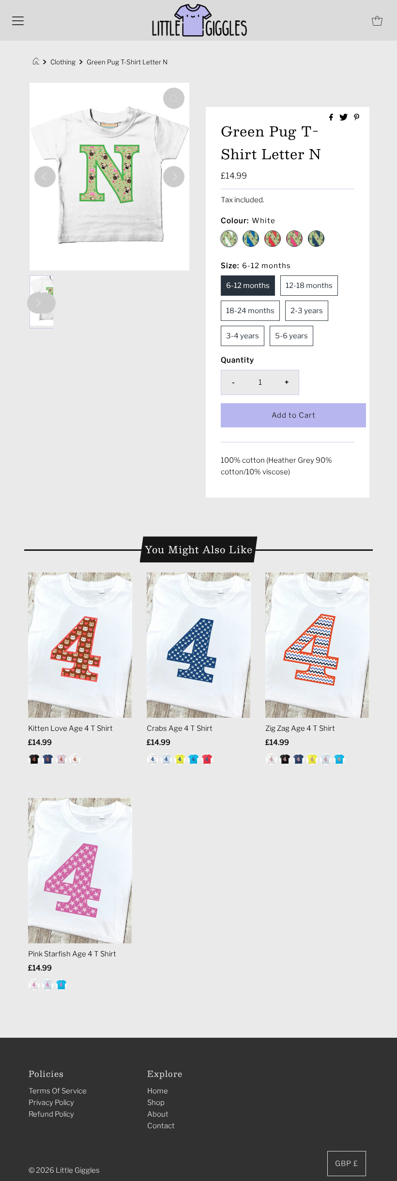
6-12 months (248, 285)
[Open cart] (377, 20)
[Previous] (45, 176)
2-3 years (306, 310)
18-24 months (250, 310)
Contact (161, 1125)
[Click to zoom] (173, 98)
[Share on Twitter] (344, 117)
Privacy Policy (51, 1102)
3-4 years (242, 336)
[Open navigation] (18, 20)
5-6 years (291, 336)
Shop (156, 1102)
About (157, 1114)
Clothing (63, 62)
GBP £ (346, 1163)
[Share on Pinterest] (356, 117)
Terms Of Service (58, 1091)
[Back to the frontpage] (37, 62)
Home (157, 1091)
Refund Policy (51, 1114)
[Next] (173, 176)
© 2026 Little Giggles (64, 1170)
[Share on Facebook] (332, 117)
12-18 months (309, 285)
